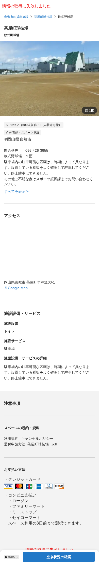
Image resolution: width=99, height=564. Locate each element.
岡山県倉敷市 (19, 139)
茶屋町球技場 (43, 16)
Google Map (18, 288)
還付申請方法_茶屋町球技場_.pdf (30, 444)
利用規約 (11, 438)
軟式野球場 (65, 16)
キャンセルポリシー (37, 438)
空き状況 (58, 557)
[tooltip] (11, 557)
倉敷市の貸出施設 (16, 16)
